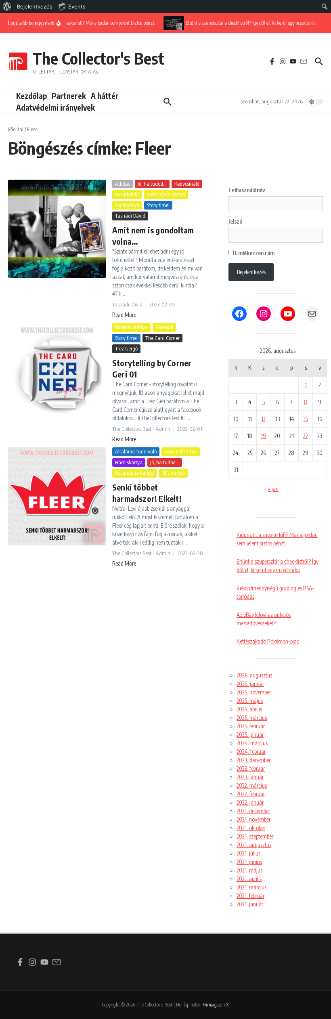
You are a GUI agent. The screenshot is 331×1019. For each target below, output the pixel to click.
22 (305, 435)
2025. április (249, 709)
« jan (273, 488)
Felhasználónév (246, 190)
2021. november (253, 819)
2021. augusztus (254, 844)
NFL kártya (173, 473)
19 (263, 435)
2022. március (252, 785)
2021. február (250, 895)
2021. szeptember (255, 836)
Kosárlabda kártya (166, 194)
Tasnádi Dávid (130, 215)
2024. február (251, 751)
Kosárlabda (127, 194)
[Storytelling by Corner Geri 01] (57, 372)
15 (306, 418)
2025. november (254, 692)
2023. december (253, 760)
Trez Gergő (126, 348)
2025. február (251, 726)
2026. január (250, 683)
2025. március (252, 717)
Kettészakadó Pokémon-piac (268, 641)
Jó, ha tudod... (152, 183)
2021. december (253, 810)
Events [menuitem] (77, 6)
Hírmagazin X (216, 1005)
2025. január (250, 734)
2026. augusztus (254, 675)
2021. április (249, 878)
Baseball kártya (131, 327)
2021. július (248, 853)
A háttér (105, 96)
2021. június (249, 861)
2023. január (250, 777)
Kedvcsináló (186, 183)
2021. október (251, 827)
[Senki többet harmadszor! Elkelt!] (57, 496)
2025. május (250, 700)
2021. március (251, 887)
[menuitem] (7, 6)
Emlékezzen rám (254, 253)
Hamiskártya (128, 462)
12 (263, 418)
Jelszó (235, 221)
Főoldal (15, 129)
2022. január (250, 802)
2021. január (250, 904)
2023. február (251, 768)
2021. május (249, 870)
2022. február (251, 793)
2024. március (252, 743)
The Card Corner (162, 338)
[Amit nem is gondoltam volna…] (57, 229)
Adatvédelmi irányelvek (55, 107)
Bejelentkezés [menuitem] (34, 6)
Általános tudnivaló (136, 451)
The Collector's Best (98, 58)
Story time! (158, 205)
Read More (124, 314)
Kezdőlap (31, 96)
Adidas (122, 183)
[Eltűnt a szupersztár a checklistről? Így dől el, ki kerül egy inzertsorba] (171, 22)
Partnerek (69, 96)
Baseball (164, 327)
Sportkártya (127, 205)
